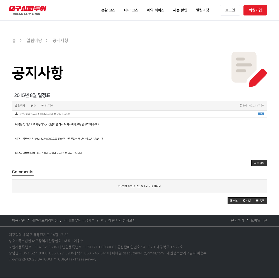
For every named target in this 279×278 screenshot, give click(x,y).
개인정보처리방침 (45, 220)
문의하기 (237, 220)
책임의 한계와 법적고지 (118, 220)
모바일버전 (259, 220)
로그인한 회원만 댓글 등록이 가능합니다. (139, 186)
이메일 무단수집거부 (79, 220)
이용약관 (18, 220)
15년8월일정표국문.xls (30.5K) (140, 114)
